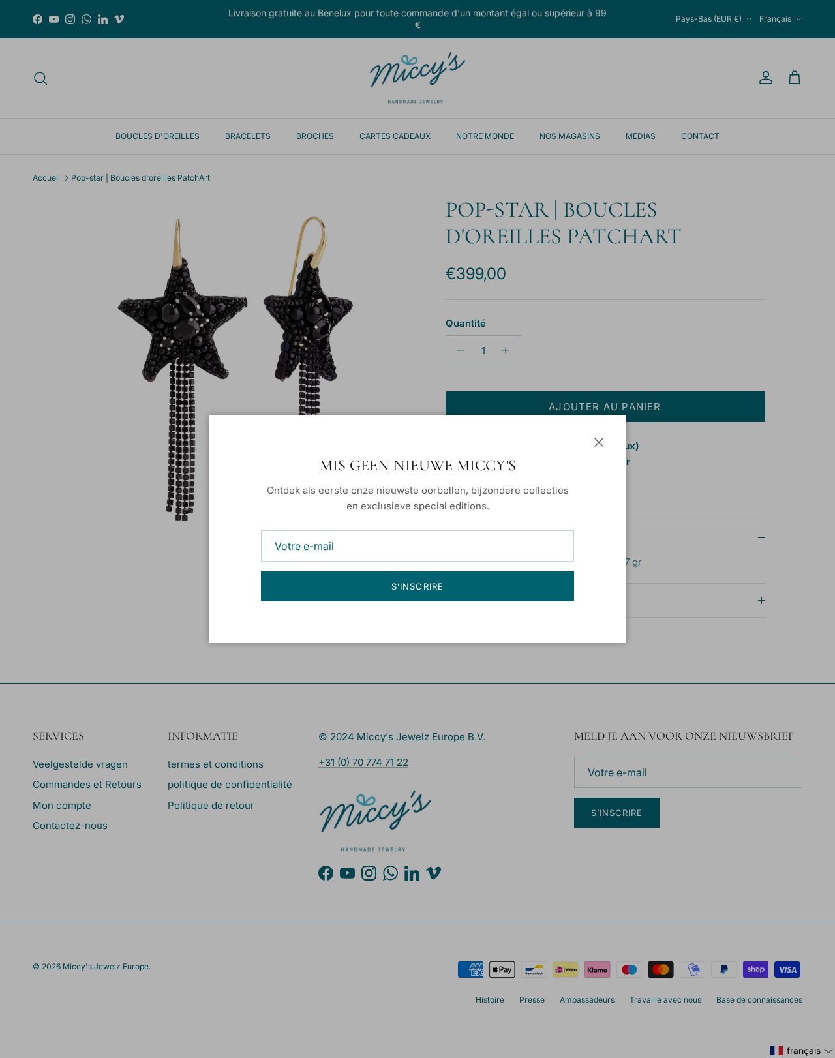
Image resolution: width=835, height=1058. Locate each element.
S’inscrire (417, 586)
